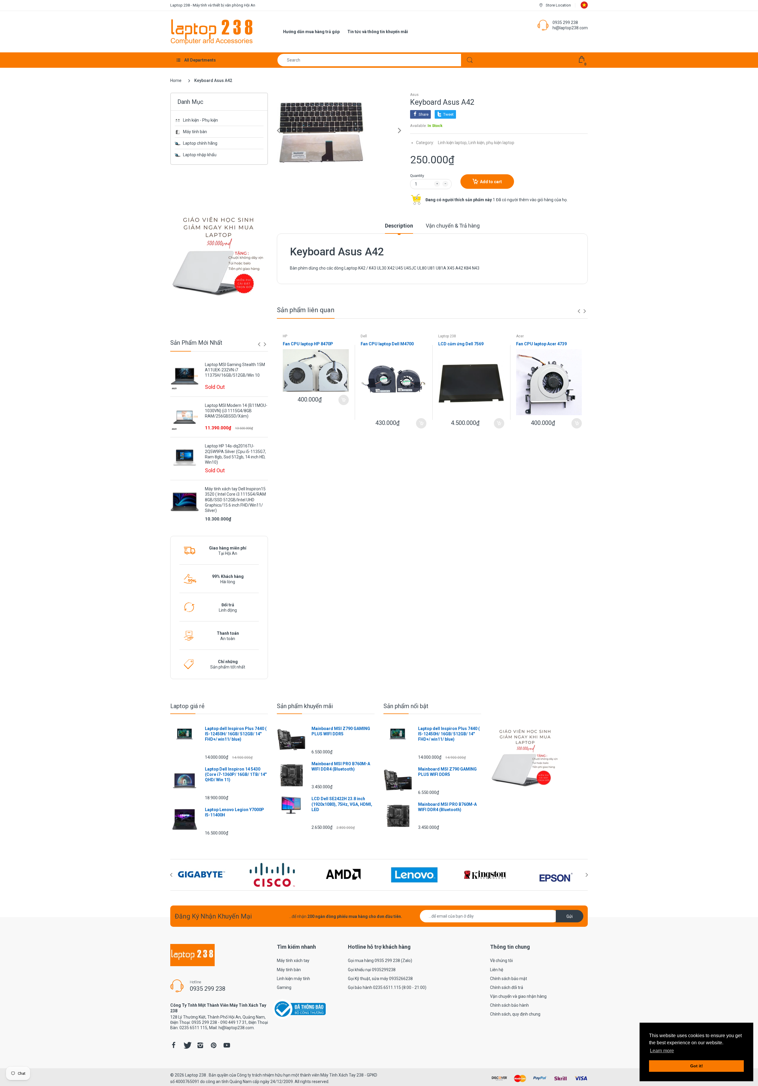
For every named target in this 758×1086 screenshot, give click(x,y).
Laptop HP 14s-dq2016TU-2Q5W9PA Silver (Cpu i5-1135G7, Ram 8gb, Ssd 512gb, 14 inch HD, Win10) (235, 454)
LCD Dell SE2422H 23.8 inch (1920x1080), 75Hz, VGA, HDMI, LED (341, 804)
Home (176, 80)
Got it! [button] (696, 1066)
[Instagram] (200, 1045)
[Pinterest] (213, 1045)
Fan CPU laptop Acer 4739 (541, 343)
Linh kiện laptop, (453, 142)
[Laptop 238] (211, 31)
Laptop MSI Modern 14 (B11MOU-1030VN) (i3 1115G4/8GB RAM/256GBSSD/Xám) (236, 410)
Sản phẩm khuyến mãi (305, 706)
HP (285, 336)
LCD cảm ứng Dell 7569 (461, 343)
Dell (364, 336)
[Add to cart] (343, 400)
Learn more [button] (662, 1050)
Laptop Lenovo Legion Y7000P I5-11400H (234, 812)
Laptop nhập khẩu (199, 154)
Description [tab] (399, 226)
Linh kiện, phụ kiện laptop (491, 142)
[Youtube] (227, 1045)
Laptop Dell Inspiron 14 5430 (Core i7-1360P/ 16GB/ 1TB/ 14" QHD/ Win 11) (235, 774)
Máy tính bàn (195, 131)
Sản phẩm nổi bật (405, 706)
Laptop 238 (447, 336)
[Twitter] (187, 1045)
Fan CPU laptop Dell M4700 (387, 343)
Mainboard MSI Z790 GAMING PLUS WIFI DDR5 (340, 731)
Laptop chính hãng (200, 143)
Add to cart (491, 181)
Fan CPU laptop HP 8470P (308, 343)
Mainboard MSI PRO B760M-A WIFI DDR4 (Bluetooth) (340, 766)
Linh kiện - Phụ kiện (200, 120)
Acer (520, 336)
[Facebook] (173, 1045)
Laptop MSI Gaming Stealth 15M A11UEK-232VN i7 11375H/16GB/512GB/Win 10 (235, 370)
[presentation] (259, 344)
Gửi (569, 916)
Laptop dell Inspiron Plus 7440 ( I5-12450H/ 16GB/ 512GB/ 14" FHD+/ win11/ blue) (235, 734)
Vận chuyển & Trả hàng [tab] (453, 226)
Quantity (417, 175)
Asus (414, 95)
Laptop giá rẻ (187, 706)
